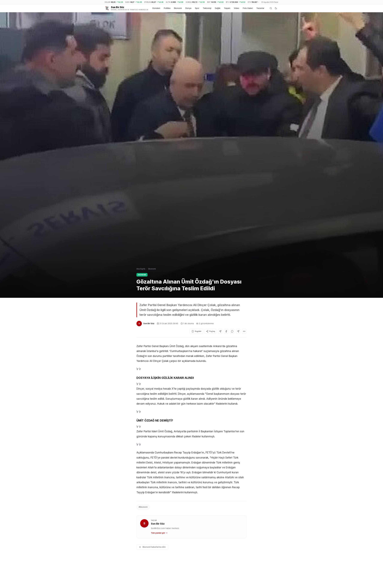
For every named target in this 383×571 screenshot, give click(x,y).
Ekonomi (178, 8)
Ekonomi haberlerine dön (154, 547)
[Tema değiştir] (275, 8)
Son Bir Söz (148, 323)
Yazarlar (260, 8)
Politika (167, 8)
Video (236, 8)
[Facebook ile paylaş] (226, 331)
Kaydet (198, 331)
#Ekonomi (143, 507)
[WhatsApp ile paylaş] (232, 331)
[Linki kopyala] (244, 331)
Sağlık (217, 8)
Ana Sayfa (140, 269)
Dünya (188, 8)
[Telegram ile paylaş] (238, 331)
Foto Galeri (248, 8)
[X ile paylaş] (220, 331)
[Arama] (270, 8)
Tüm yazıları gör (158, 533)
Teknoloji (207, 8)
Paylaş (212, 331)
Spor (197, 8)
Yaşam (227, 8)
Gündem (156, 8)
